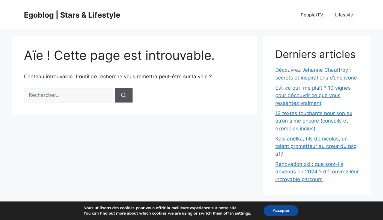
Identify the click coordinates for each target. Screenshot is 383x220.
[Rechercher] (124, 95)
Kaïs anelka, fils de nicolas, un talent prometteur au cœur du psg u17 (316, 146)
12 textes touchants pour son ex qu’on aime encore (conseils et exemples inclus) (313, 121)
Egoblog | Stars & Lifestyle (72, 14)
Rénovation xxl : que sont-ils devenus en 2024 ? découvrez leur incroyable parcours (317, 171)
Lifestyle (344, 15)
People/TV (312, 15)
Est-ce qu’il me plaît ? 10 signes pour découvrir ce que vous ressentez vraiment (313, 95)
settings (242, 213)
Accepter (281, 210)
